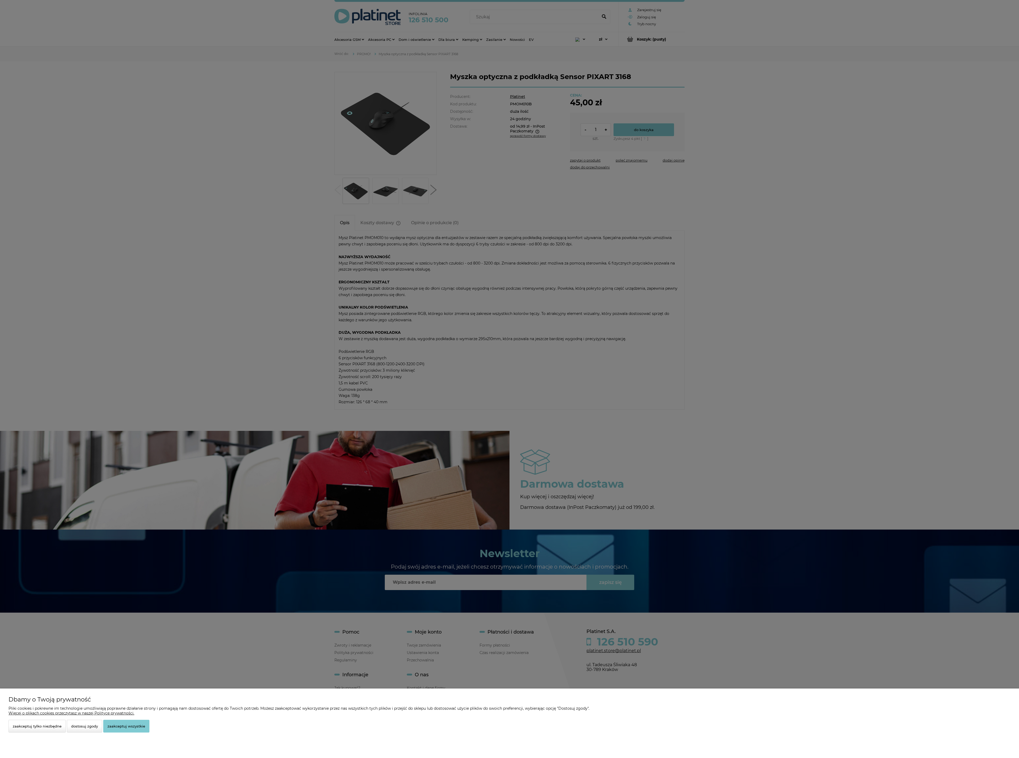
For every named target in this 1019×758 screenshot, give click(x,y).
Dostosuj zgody (84, 726)
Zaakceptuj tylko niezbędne (37, 726)
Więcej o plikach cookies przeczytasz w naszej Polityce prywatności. (71, 713)
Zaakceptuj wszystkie (126, 726)
